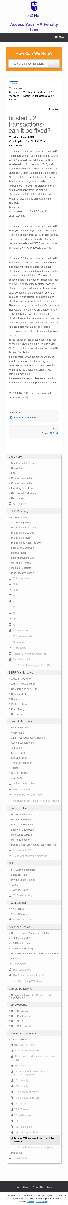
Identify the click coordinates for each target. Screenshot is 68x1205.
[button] (34, 456)
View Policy (42, 1201)
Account (51, 1187)
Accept (30, 1201)
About (25, 1187)
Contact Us (38, 1187)
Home (16, 1187)
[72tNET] (34, 9)
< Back (13, 83)
